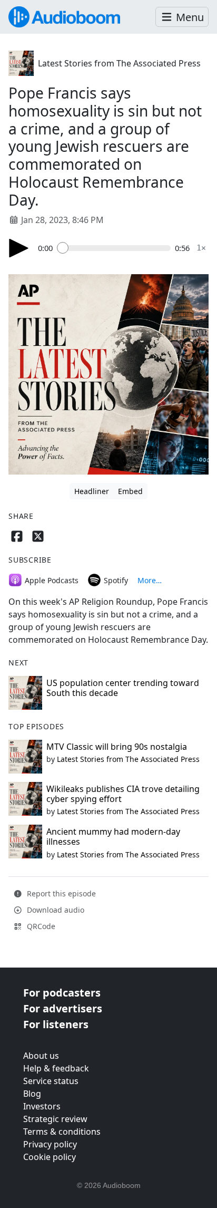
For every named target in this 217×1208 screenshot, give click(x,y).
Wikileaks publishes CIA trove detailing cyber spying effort (123, 794)
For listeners (55, 1024)
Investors (42, 1106)
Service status (50, 1081)
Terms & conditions (62, 1131)
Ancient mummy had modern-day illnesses (113, 836)
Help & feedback (56, 1068)
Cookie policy (49, 1157)
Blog (32, 1093)
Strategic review (55, 1119)
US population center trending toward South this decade (122, 688)
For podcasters (62, 992)
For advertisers (62, 1008)
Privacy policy (50, 1144)
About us (41, 1055)
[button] (182, 17)
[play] (18, 248)
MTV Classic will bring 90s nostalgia (116, 746)
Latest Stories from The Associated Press (119, 63)
